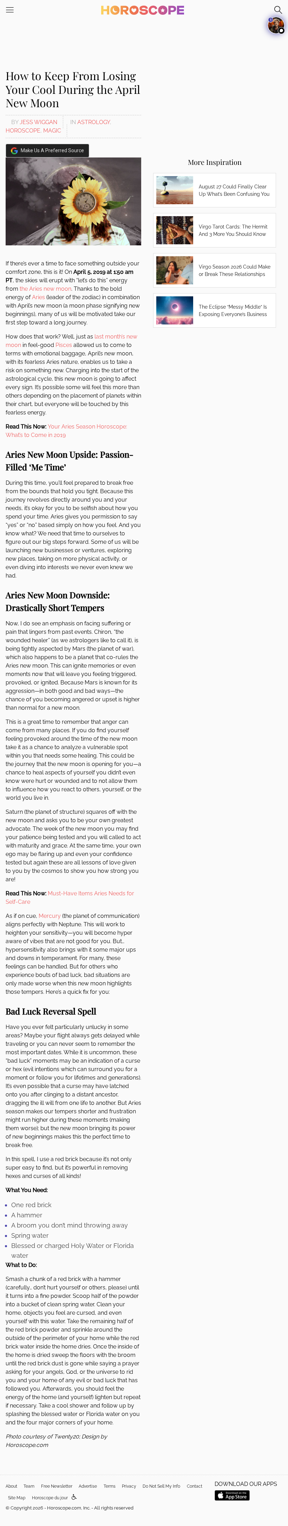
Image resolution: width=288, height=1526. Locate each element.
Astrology (93, 122)
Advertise (88, 1486)
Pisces (63, 345)
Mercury (50, 916)
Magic (52, 130)
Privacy (129, 1486)
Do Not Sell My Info (161, 1486)
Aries (38, 297)
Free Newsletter (56, 1486)
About (11, 1486)
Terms (110, 1486)
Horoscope (23, 130)
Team (29, 1486)
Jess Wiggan (38, 122)
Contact (194, 1486)
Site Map (16, 1497)
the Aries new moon (45, 288)
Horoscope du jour (50, 1497)
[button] (74, 1497)
